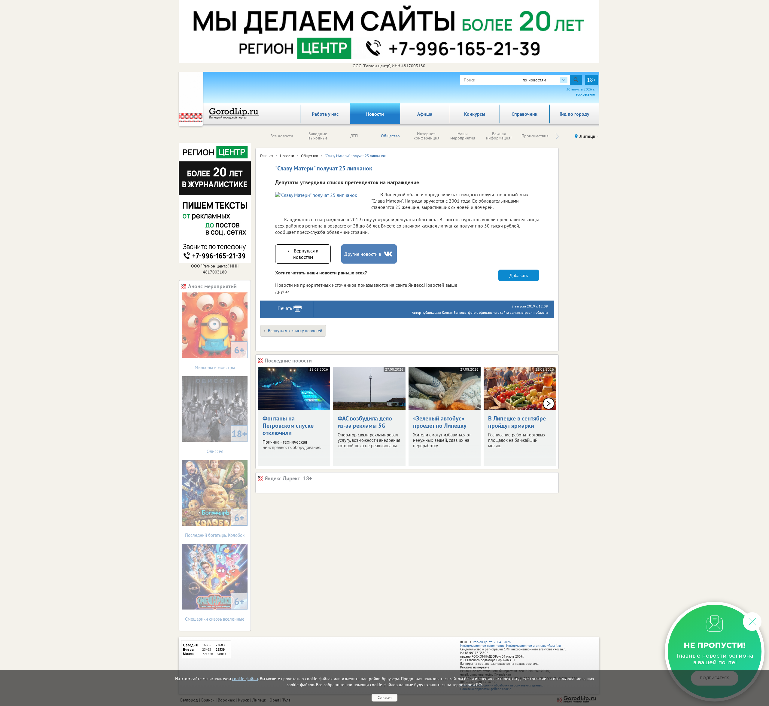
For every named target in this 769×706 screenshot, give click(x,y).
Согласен (384, 697)
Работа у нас (325, 114)
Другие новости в (362, 254)
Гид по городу (574, 114)
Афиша (424, 114)
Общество (390, 136)
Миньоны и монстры (220, 357)
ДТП (354, 136)
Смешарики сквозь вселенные (215, 608)
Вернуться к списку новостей (295, 330)
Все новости (281, 136)
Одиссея (227, 440)
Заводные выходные (318, 136)
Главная (266, 155)
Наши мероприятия (462, 136)
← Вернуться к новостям (303, 254)
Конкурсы (474, 114)
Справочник (524, 114)
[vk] (389, 254)
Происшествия (535, 136)
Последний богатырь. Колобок (215, 524)
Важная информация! (499, 136)
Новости (375, 114)
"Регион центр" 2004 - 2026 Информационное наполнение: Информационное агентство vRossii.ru (510, 644)
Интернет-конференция (426, 136)
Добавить (518, 275)
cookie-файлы (245, 678)
